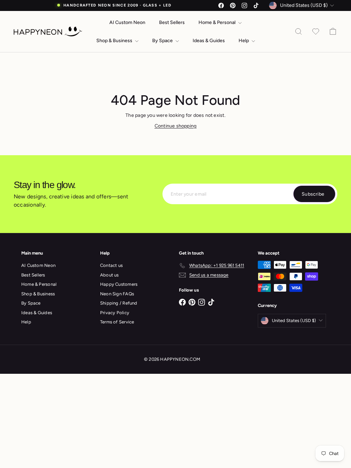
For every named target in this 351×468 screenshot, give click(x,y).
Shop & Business (114, 41)
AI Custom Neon (127, 22)
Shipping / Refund (118, 303)
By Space (163, 41)
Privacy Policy (114, 312)
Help (244, 41)
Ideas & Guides (209, 41)
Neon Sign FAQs (117, 293)
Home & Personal (217, 22)
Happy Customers (118, 284)
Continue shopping (176, 126)
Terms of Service (117, 321)
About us (109, 275)
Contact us (111, 265)
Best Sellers (172, 22)
